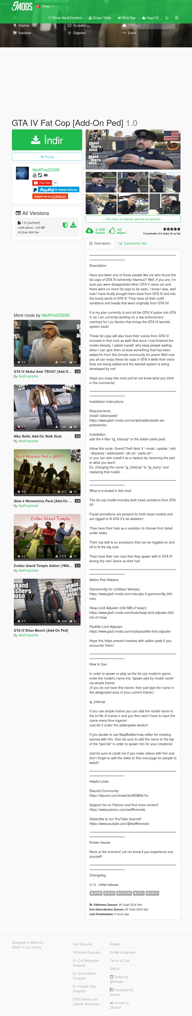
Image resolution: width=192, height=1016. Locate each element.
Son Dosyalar (83, 944)
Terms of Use (120, 960)
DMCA (114, 968)
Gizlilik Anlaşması (122, 952)
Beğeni (121, 232)
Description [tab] (101, 243)
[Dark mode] (167, 17)
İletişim (115, 944)
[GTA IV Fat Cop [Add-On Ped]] (133, 149)
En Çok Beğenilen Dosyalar (86, 962)
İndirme (100, 232)
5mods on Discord (119, 1005)
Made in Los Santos (26, 947)
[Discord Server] (45, 174)
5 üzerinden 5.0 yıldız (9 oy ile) (162, 233)
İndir (52, 140)
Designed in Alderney (28, 942)
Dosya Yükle (101, 17)
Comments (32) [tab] (134, 243)
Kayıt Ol (152, 17)
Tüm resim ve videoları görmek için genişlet (133, 219)
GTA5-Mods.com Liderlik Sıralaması (86, 1001)
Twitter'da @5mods (119, 979)
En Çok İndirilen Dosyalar (84, 975)
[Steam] (40, 174)
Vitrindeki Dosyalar (86, 952)
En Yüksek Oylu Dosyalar (84, 988)
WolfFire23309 (45, 169)
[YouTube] (34, 174)
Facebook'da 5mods (121, 992)
